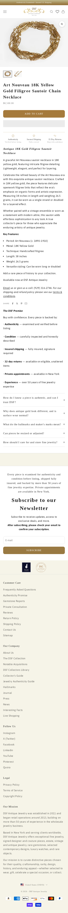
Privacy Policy (11, 784)
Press (6, 698)
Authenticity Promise (15, 595)
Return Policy (11, 618)
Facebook (9, 744)
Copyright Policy (12, 796)
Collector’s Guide (13, 675)
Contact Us (9, 629)
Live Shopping (11, 715)
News (6, 704)
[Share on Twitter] (17, 303)
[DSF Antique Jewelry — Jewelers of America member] (26, 567)
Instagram (9, 733)
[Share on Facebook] (12, 303)
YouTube (8, 755)
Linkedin (8, 750)
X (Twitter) (9, 738)
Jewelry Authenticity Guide (18, 681)
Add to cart (34, 113)
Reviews (8, 612)
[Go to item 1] (7, 74)
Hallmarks (9, 687)
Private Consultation (15, 606)
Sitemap (8, 635)
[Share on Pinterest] (21, 303)
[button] (34, 123)
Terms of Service (13, 790)
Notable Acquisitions (15, 664)
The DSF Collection (14, 658)
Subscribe (34, 550)
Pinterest (8, 761)
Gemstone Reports (14, 601)
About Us (8, 652)
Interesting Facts (13, 710)
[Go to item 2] (17, 74)
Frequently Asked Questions (19, 589)
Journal (7, 692)
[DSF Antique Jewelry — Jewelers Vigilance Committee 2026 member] (41, 567)
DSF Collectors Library (16, 669)
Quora (7, 767)
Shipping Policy (12, 624)
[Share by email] (26, 303)
